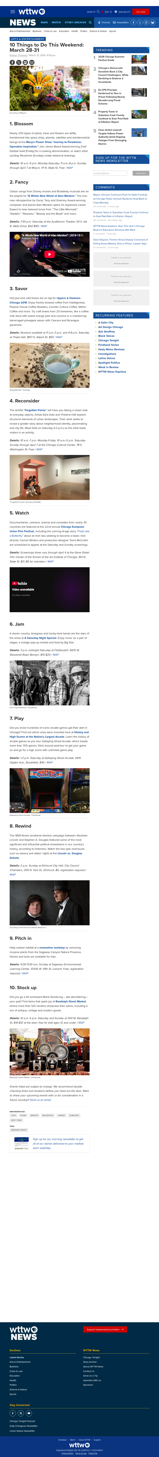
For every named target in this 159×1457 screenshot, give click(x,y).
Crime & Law (50, 31)
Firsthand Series (108, 345)
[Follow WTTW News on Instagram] (146, 22)
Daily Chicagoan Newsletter (23, 1426)
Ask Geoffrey (106, 332)
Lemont (61, 1115)
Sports (112, 31)
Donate (140, 11)
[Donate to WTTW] (79, 1445)
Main (44, 22)
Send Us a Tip (90, 1375)
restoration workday (52, 948)
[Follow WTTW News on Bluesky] (152, 22)
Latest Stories (17, 1357)
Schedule (62, 1440)
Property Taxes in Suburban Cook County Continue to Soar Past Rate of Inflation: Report (113, 117)
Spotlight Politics (109, 363)
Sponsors (88, 1384)
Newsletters (123, 22)
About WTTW (84, 1440)
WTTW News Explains (112, 372)
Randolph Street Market (71, 1001)
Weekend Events (19, 1130)
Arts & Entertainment (20, 31)
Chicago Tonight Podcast (22, 1421)
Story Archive (75, 22)
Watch (56, 22)
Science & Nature (98, 31)
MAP (70, 168)
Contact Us (88, 1371)
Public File (93, 1453)
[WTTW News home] (23, 22)
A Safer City (105, 323)
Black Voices (106, 336)
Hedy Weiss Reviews (111, 349)
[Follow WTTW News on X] (140, 22)
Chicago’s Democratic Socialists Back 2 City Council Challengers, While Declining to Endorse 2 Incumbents (113, 75)
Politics (83, 31)
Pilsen (23, 1115)
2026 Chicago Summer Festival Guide (111, 58)
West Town (16, 1120)
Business (37, 31)
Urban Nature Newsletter (22, 1430)
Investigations (107, 354)
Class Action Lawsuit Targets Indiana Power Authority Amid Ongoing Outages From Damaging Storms (112, 137)
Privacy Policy (67, 1453)
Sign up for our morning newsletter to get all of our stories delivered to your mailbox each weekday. (58, 1143)
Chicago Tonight (108, 340)
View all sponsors (121, 263)
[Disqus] (50, 1195)
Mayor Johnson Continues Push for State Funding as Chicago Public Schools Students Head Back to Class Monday (120, 198)
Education (64, 31)
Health (74, 31)
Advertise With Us (92, 1380)
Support (97, 1440)
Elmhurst (74, 1115)
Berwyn (34, 1115)
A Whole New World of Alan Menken (51, 196)
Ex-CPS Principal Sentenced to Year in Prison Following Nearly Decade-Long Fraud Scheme (111, 97)
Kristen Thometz (18, 55)
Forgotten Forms (35, 410)
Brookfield (48, 1115)
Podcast (106, 22)
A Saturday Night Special (40, 638)
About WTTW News (93, 1366)
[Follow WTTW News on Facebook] (133, 22)
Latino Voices (106, 358)
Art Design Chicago (110, 327)
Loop (13, 1115)
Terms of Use (81, 1453)
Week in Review (108, 367)
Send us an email (40, 1100)
